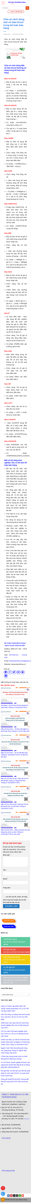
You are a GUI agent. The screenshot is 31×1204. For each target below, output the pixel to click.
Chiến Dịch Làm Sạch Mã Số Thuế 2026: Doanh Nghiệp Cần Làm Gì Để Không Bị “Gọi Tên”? (15, 1025)
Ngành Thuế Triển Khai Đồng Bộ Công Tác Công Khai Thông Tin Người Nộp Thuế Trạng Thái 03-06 (14, 1050)
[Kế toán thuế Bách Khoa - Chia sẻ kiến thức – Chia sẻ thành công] (17, 3)
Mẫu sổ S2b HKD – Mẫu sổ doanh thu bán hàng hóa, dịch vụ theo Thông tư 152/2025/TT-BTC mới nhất (15, 832)
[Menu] (3, 3)
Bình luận (7, 855)
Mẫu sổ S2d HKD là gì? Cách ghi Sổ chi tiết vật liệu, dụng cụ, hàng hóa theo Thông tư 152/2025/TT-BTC (14, 780)
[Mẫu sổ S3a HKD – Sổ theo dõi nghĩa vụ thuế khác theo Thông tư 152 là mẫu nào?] (15, 719)
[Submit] (27, 8)
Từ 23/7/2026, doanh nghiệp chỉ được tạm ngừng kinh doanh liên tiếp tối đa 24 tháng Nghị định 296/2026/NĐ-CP (15, 1064)
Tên (5, 870)
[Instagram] (17, 1195)
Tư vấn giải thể (9, 967)
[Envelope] (22, 1195)
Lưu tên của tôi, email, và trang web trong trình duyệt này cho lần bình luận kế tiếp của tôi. (15, 899)
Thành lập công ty (10, 939)
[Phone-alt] (20, 1195)
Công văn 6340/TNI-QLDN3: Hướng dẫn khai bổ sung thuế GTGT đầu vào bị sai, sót (15, 1081)
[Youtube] (11, 1195)
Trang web (6, 888)
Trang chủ (6, 34)
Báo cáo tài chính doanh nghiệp (15, 977)
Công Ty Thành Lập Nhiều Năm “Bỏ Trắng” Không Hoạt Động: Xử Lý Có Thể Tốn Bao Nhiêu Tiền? (15, 1008)
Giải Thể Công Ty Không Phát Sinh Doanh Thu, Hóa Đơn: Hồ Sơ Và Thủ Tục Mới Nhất (15, 1017)
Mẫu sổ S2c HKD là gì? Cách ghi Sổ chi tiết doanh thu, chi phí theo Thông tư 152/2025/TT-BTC (14, 806)
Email (5, 879)
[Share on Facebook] (10, 672)
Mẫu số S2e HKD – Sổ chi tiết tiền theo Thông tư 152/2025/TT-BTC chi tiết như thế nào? (14, 755)
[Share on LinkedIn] (6, 676)
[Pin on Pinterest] (23, 672)
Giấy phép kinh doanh (11, 957)
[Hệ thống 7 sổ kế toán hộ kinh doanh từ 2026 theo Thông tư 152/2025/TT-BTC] (15, 695)
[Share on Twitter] (14, 672)
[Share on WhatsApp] (6, 672)
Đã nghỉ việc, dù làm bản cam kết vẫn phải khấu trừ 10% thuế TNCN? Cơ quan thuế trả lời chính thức (15, 1073)
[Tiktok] (14, 1195)
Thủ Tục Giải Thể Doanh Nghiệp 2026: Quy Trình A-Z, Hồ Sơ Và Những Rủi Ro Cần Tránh (15, 1033)
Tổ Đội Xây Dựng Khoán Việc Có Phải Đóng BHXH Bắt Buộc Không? (14, 1058)
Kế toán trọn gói (9, 949)
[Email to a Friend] (18, 672)
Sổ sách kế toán (17, 34)
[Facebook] (8, 1195)
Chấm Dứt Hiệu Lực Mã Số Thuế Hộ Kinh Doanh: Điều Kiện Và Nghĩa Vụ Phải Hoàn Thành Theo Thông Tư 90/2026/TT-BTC (15, 1042)
